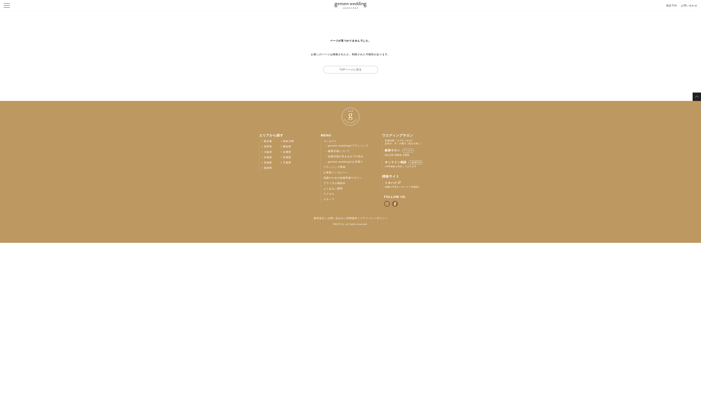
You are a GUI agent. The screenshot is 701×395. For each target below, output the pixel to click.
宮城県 (287, 157)
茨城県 (268, 162)
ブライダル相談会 (334, 183)
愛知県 (287, 146)
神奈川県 (288, 141)
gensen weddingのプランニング (348, 145)
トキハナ (391, 182)
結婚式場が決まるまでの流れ (345, 156)
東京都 (268, 141)
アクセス (328, 194)
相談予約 (671, 5)
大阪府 (268, 152)
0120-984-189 (397, 155)
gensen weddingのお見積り (345, 161)
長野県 (268, 146)
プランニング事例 (334, 167)
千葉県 (287, 162)
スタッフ (328, 199)
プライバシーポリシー (374, 218)
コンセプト (330, 141)
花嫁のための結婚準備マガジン (342, 177)
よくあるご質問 (333, 188)
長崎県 (268, 168)
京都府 (268, 157)
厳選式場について (339, 151)
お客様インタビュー (335, 172)
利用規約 (351, 218)
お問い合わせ (689, 5)
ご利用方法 (416, 162)
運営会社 (319, 218)
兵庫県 (287, 152)
